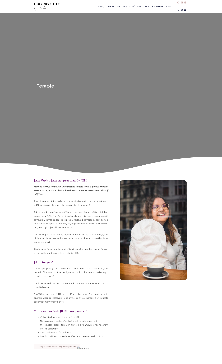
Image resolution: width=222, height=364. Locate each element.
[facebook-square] (182, 2)
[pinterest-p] (178, 10)
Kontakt (169, 6)
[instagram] (178, 2)
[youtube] (185, 10)
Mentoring (122, 6)
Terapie (110, 6)
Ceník (146, 6)
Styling (101, 6)
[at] (185, 2)
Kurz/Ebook (135, 6)
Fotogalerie (157, 6)
